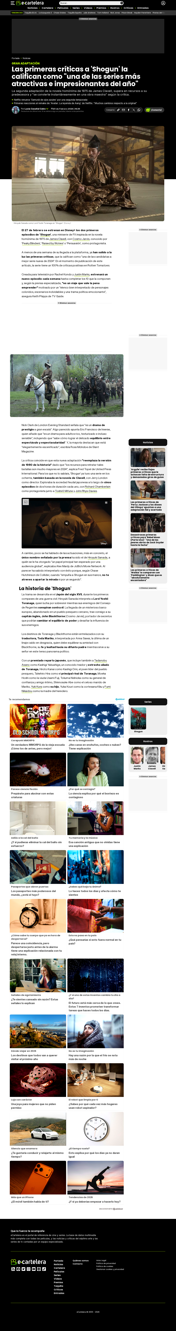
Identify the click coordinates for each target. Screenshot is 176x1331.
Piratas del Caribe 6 (161, 12)
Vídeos (88, 8)
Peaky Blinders (31, 243)
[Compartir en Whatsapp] (139, 110)
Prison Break (127, 12)
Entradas (143, 8)
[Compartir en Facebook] (128, 110)
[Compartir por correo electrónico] (123, 110)
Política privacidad (106, 1263)
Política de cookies (104, 1266)
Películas (62, 8)
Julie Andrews (89, 12)
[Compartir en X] (134, 110)
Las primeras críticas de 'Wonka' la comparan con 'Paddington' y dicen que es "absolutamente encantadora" (146, 575)
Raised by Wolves (52, 243)
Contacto (78, 1263)
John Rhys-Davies (86, 491)
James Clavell (57, 239)
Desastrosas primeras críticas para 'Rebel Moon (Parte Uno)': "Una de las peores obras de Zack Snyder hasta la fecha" (147, 540)
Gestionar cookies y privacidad (110, 1269)
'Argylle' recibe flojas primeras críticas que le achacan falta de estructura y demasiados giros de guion (147, 473)
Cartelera (47, 8)
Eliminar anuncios (88, 19)
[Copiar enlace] (118, 110)
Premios (101, 8)
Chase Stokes (60, 12)
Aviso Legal (101, 1260)
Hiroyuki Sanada (97, 557)
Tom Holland (103, 12)
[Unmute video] (67, 523)
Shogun (45, 235)
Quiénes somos (81, 1260)
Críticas (128, 8)
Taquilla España (75, 12)
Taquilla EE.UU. (31, 12)
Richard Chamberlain (97, 487)
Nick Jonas (115, 12)
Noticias (32, 8)
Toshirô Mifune (64, 491)
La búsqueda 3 (45, 12)
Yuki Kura (36, 687)
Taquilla (58, 1285)
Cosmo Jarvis (81, 239)
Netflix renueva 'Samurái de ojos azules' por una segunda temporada (50, 99)
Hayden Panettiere (142, 12)
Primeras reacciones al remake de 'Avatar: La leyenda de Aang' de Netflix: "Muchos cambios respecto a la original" (75, 103)
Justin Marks (81, 274)
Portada (15, 58)
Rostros (114, 8)
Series (76, 8)
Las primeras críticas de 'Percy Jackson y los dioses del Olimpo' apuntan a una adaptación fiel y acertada (146, 506)
